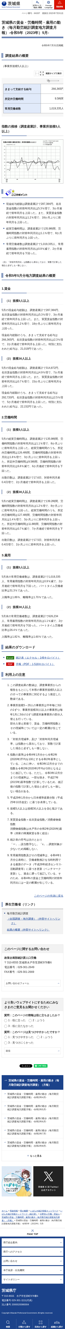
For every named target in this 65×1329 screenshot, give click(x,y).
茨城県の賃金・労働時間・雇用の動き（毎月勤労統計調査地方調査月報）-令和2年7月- (33, 1132)
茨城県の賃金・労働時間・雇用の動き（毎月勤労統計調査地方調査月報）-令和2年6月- (33, 1120)
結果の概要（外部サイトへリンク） (28, 929)
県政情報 (14, 1211)
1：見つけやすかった (21, 1037)
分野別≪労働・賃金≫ (50, 1214)
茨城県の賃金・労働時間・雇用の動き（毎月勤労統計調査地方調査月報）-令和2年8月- (33, 1144)
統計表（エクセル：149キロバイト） (38, 657)
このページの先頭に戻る (48, 895)
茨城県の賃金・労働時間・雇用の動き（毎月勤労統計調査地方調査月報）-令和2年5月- (33, 1108)
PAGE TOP (32, 1234)
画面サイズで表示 (54, 73)
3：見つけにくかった (21, 1042)
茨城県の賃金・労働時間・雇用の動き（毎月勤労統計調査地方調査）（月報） (33, 1082)
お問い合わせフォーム (17, 983)
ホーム (5, 1211)
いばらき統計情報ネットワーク (44, 1211)
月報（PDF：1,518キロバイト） (35, 664)
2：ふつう (39, 1020)
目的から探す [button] (41, 1327)
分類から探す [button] (24, 1327)
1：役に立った (17, 1020)
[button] (48, 4)
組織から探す (57, 1327)
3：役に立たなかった (21, 1026)
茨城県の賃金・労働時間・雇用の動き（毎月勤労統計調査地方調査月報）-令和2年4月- (33, 1096)
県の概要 (24, 1211)
